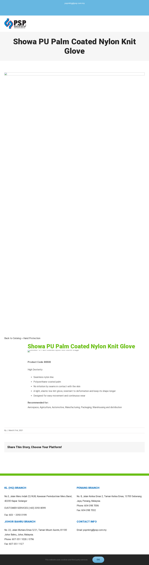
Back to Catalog (13, 338)
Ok (98, 559)
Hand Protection (31, 338)
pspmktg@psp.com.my (75, 3)
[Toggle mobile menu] (143, 23)
